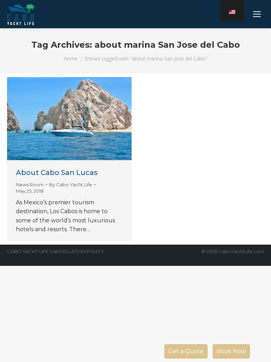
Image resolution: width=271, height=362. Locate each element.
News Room (30, 184)
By (70, 184)
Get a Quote (186, 351)
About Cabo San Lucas (57, 172)
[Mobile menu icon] (257, 14)
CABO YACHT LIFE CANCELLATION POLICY (55, 251)
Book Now (231, 351)
